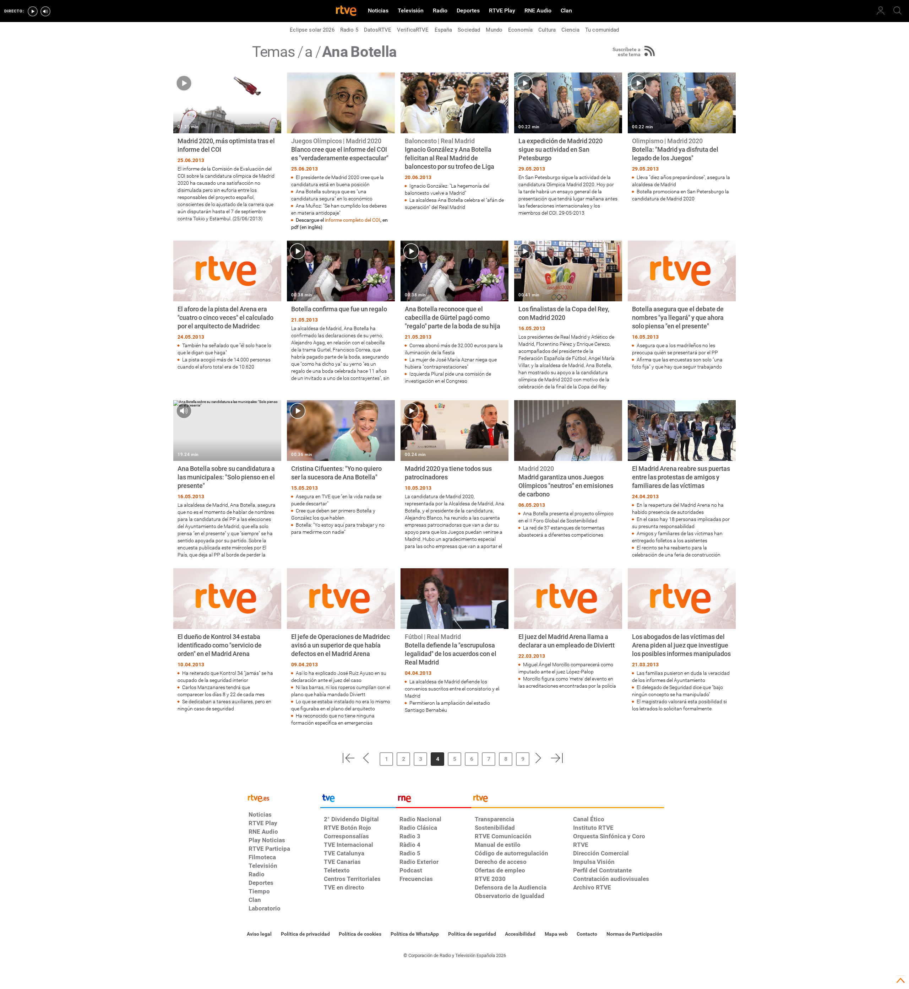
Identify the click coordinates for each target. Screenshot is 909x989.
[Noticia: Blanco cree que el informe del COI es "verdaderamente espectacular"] (341, 151)
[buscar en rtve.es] (897, 10)
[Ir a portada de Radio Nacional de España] (433, 800)
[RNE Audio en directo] (45, 11)
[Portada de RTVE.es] (346, 11)
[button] (348, 758)
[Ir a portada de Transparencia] (567, 800)
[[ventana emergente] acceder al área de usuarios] (880, 10)
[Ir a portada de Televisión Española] (358, 800)
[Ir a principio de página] (900, 980)
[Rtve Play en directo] (32, 11)
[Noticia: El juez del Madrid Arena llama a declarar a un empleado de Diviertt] (568, 628)
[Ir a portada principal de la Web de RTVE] (282, 797)
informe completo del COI (352, 220)
